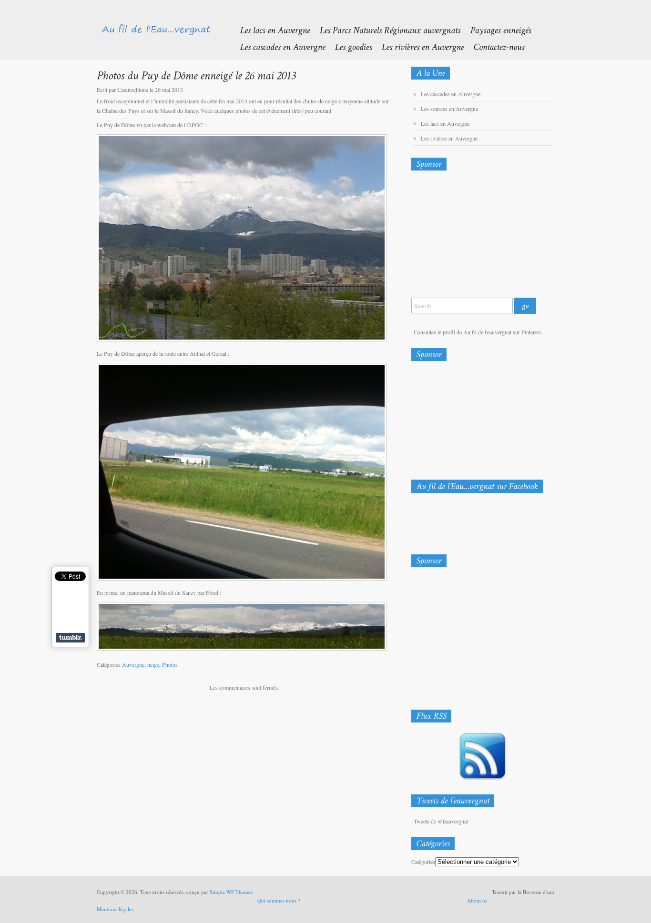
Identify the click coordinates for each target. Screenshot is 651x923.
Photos (170, 664)
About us (477, 900)
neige (153, 664)
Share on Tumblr (70, 637)
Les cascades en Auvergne (450, 94)
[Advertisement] (461, 236)
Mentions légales (115, 909)
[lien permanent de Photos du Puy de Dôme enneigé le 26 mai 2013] (196, 75)
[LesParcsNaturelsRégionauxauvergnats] (385, 29)
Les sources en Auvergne (449, 108)
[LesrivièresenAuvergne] (418, 46)
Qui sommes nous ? (278, 900)
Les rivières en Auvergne (449, 138)
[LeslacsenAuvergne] (270, 29)
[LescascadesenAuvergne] (277, 46)
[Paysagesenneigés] (495, 29)
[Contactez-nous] (494, 46)
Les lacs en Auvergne (445, 123)
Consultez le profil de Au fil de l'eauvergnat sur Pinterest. (478, 332)
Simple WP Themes (231, 891)
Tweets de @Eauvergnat (441, 821)
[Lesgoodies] (348, 46)
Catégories (423, 861)
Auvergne (133, 664)
